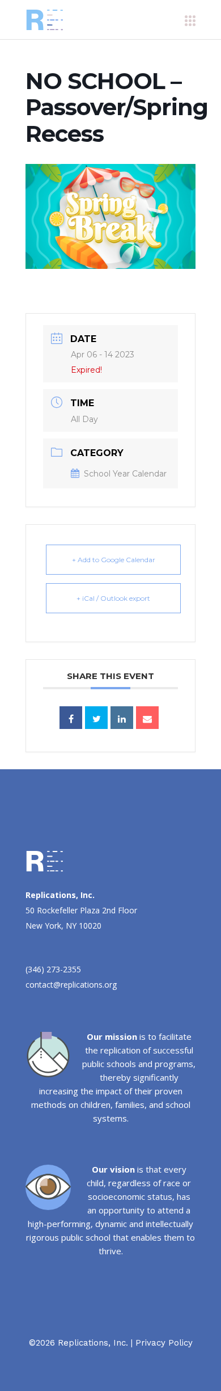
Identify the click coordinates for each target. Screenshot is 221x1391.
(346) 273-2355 (53, 969)
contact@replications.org (71, 984)
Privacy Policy (164, 1343)
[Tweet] (96, 717)
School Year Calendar (125, 474)
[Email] (147, 717)
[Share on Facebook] (71, 717)
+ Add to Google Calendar (113, 559)
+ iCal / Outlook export (113, 598)
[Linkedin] (121, 717)
